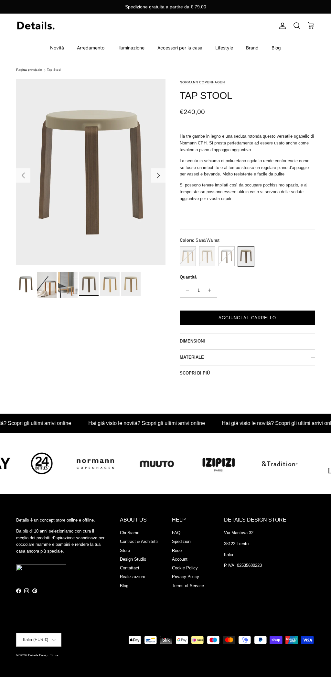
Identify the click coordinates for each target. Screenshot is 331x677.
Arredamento (90, 47)
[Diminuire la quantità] (185, 290)
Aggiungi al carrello (247, 317)
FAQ (176, 532)
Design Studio (133, 559)
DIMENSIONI (192, 341)
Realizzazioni (132, 576)
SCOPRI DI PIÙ (195, 373)
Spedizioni (181, 541)
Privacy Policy (185, 576)
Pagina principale (29, 70)
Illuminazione (130, 47)
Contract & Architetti (139, 541)
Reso (177, 550)
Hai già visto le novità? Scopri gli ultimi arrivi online (135, 423)
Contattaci (129, 568)
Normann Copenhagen (202, 82)
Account (179, 559)
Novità (57, 47)
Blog (276, 47)
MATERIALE (192, 357)
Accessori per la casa (179, 47)
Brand (252, 47)
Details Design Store (43, 655)
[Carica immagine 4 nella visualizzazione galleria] (91, 172)
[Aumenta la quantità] (211, 290)
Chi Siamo (129, 532)
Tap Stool (54, 70)
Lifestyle (224, 47)
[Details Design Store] (35, 26)
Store (125, 550)
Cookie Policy (185, 568)
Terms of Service (188, 585)
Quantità (188, 277)
